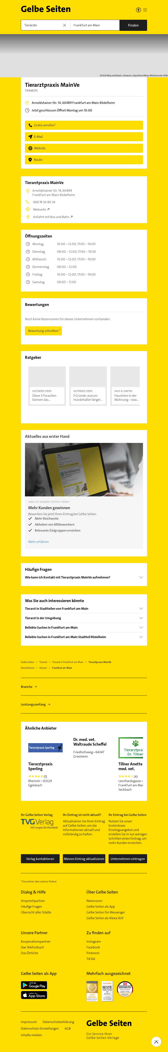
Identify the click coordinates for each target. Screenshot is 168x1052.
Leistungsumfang (33, 704)
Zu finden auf (98, 932)
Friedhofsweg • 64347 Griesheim (90, 748)
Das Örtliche (29, 953)
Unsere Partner (34, 932)
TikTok (90, 959)
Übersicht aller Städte (36, 912)
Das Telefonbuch (32, 947)
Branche (26, 687)
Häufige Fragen (31, 907)
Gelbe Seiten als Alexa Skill (104, 918)
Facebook (93, 947)
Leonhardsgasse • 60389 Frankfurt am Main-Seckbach (135, 776)
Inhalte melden (31, 1035)
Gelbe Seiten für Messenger (105, 912)
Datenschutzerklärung (58, 1022)
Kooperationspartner (36, 942)
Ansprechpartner (33, 901)
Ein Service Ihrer (102, 1036)
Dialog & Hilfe (33, 892)
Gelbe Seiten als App (100, 907)
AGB (68, 1029)
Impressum (29, 1022)
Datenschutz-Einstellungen (40, 1029)
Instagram (93, 942)
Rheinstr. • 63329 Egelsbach (40, 774)
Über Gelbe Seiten (102, 892)
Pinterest (92, 953)
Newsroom (94, 901)
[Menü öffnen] (145, 10)
